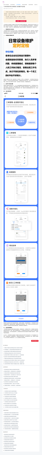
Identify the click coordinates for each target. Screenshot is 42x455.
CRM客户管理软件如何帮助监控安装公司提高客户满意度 (13, 347)
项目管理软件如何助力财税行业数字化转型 (11, 376)
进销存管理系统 (24, 4)
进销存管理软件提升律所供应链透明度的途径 (11, 426)
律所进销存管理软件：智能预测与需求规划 (11, 428)
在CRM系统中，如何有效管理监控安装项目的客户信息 (13, 349)
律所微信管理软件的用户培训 (9, 446)
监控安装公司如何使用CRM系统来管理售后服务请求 (12, 356)
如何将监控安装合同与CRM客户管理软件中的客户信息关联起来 (14, 360)
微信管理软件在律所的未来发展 (9, 441)
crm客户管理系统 (6, 4)
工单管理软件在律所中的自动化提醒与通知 (11, 407)
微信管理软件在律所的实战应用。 (9, 434)
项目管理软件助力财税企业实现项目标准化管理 (11, 369)
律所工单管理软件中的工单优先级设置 (10, 403)
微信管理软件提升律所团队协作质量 (10, 437)
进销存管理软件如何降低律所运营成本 (10, 416)
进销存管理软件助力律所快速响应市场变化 (11, 423)
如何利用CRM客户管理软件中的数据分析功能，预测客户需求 (14, 363)
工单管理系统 (18, 4)
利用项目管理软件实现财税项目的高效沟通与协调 (12, 372)
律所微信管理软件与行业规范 (9, 436)
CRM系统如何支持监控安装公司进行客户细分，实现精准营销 (14, 361)
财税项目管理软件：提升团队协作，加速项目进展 (12, 385)
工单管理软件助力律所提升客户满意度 (10, 405)
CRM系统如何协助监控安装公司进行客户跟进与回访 (12, 353)
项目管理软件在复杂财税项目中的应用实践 (11, 381)
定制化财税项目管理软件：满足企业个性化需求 (11, 383)
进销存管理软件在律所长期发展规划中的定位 (11, 412)
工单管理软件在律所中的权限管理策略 (10, 391)
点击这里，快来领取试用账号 (21, 21)
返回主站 (35, 4)
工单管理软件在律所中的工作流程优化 (10, 398)
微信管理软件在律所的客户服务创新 (10, 448)
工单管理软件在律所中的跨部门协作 (10, 401)
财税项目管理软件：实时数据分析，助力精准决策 (12, 380)
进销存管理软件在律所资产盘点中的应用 (10, 419)
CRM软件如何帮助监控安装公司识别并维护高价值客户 (13, 358)
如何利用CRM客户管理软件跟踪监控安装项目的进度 (12, 351)
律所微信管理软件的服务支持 (9, 439)
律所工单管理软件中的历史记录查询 (10, 394)
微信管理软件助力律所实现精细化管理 (10, 445)
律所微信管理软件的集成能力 (9, 443)
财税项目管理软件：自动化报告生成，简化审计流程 (12, 374)
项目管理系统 (12, 4)
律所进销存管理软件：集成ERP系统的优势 (11, 425)
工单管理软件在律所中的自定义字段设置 (10, 392)
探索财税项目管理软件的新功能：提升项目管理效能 (12, 378)
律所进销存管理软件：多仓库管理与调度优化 (11, 421)
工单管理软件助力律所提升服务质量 (10, 396)
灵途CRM (3, 2)
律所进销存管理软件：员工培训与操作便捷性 (11, 414)
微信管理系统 (31, 4)
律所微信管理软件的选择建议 (9, 450)
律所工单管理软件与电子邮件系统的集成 (10, 399)
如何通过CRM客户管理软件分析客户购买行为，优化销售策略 (14, 354)
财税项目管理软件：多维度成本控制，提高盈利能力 (12, 371)
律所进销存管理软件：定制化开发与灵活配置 (11, 418)
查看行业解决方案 (35, 340)
